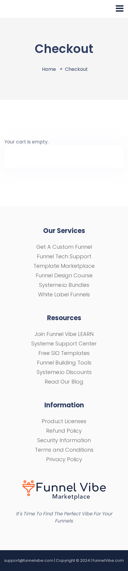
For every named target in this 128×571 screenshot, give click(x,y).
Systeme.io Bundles (64, 285)
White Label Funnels (64, 294)
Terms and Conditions (64, 449)
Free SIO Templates (64, 353)
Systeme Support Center (64, 343)
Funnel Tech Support (64, 256)
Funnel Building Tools (64, 362)
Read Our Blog (64, 381)
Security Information (64, 440)
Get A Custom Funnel (64, 247)
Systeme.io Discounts (64, 372)
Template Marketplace (64, 266)
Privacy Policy (64, 459)
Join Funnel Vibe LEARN (64, 334)
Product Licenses (64, 421)
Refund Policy (64, 430)
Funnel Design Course (64, 275)
